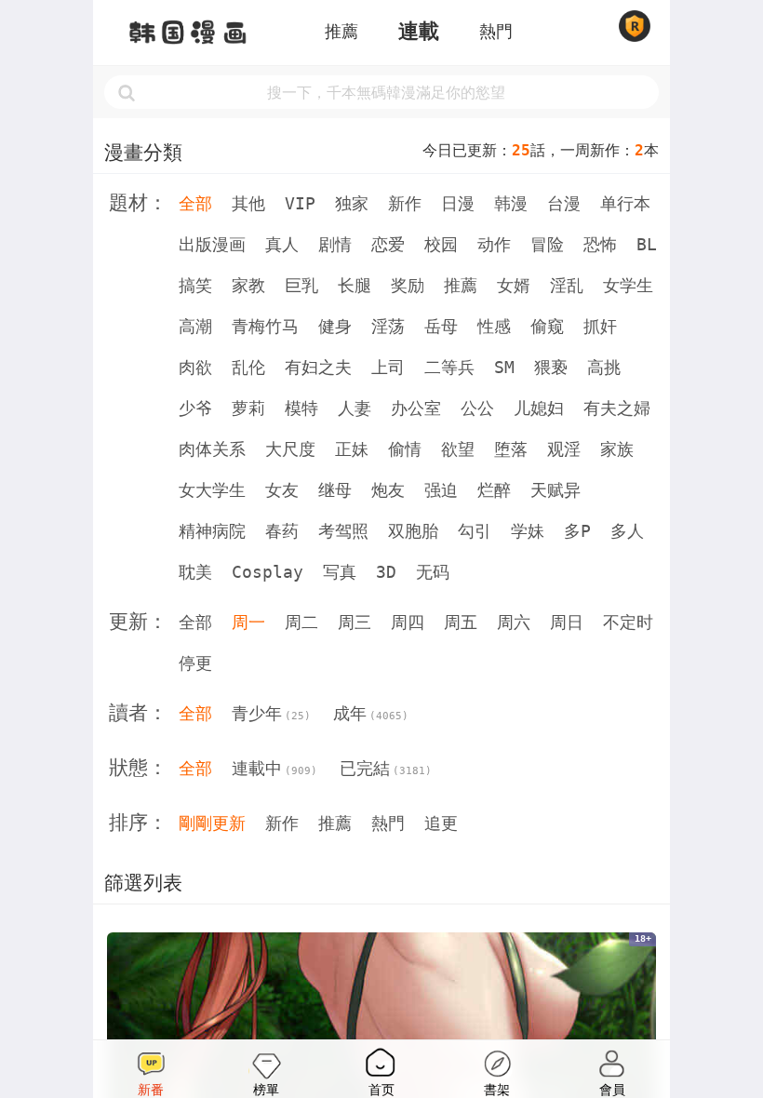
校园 (441, 244)
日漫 (458, 203)
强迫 (441, 490)
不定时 (628, 622)
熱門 (496, 31)
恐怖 (600, 244)
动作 (494, 244)
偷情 (405, 449)
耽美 (195, 572)
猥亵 (551, 367)
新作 (405, 203)
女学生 (628, 285)
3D (386, 572)
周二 (301, 622)
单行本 (625, 203)
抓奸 (600, 326)
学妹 (527, 531)
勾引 (474, 531)
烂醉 (494, 490)
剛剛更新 (212, 823)
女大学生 (212, 490)
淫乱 (566, 285)
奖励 (407, 285)
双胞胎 (413, 531)
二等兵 (449, 367)
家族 (617, 449)
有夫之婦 (616, 408)
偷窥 (547, 326)
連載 (418, 31)
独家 (351, 203)
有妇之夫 (318, 367)
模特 (301, 408)
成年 (370, 713)
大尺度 (290, 449)
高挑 (604, 367)
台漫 (564, 203)
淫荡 (388, 326)
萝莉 (248, 408)
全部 (195, 203)
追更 (441, 823)
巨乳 (301, 285)
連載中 (274, 768)
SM (504, 367)
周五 (460, 622)
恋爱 (388, 244)
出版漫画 (212, 244)
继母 (335, 490)
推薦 (341, 31)
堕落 (511, 449)
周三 (354, 622)
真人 (282, 244)
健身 (335, 326)
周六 (513, 622)
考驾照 (343, 531)
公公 (477, 408)
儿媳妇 (539, 408)
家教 (248, 285)
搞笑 (195, 285)
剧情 (335, 244)
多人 (627, 531)
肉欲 (195, 367)
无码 (432, 572)
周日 (566, 622)
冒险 (547, 244)
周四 (407, 622)
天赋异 (555, 490)
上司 (388, 367)
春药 (282, 531)
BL (646, 244)
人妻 (354, 408)
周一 (248, 622)
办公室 (416, 408)
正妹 (351, 449)
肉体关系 (212, 449)
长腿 (354, 285)
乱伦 (248, 367)
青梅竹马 (265, 326)
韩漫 (511, 203)
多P (577, 531)
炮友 (388, 490)
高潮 (195, 326)
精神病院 (212, 531)
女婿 (513, 285)
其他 (248, 203)
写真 (339, 572)
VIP (300, 203)
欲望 (458, 449)
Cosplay (267, 572)
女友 (282, 490)
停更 (195, 663)
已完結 (386, 768)
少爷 (195, 408)
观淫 (564, 449)
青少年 (271, 713)
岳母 (441, 326)
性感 (494, 326)
